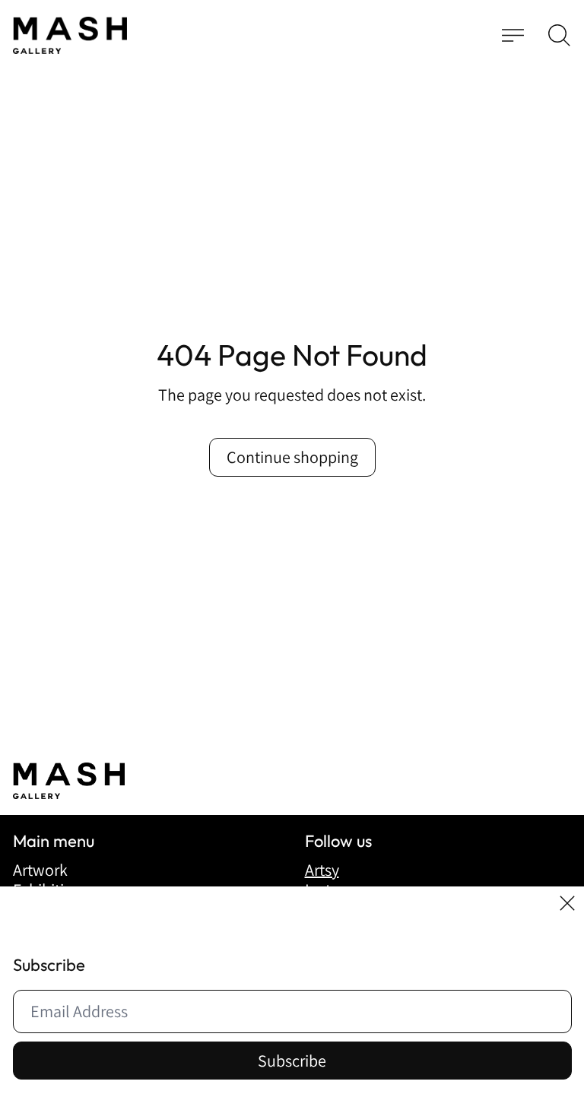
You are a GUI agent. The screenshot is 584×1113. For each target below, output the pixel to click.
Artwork (40, 869)
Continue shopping (292, 457)
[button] (559, 35)
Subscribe (292, 1060)
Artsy (322, 869)
